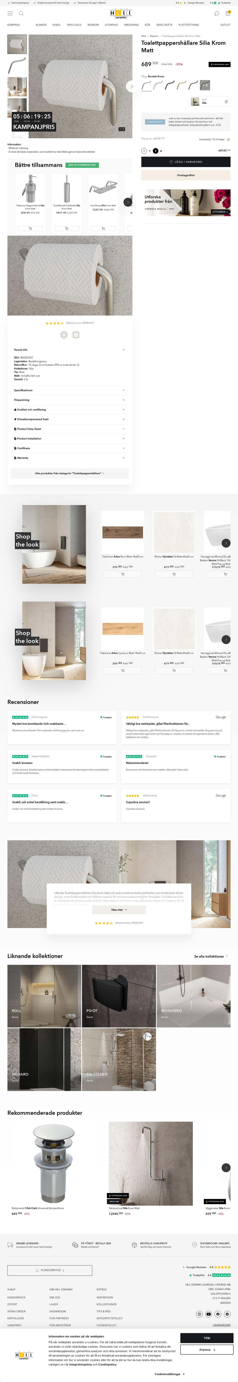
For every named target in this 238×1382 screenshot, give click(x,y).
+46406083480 (222, 1325)
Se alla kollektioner (209, 956)
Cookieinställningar (167, 1374)
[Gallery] (80, 86)
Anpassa (204, 1349)
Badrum (154, 36)
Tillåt (207, 1338)
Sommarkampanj (20, 3)
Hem (143, 36)
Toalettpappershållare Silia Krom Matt (181, 36)
